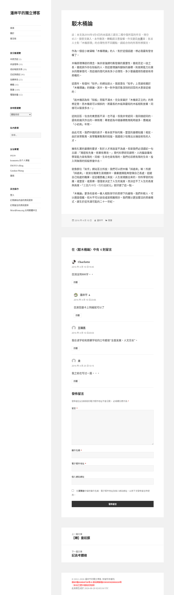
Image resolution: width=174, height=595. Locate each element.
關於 (12, 33)
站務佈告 (14, 79)
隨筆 (12, 89)
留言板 (13, 38)
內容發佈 (14, 64)
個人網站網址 (78, 476)
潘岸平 (100, 220)
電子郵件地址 (79, 463)
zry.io (13, 155)
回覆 (76, 282)
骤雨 (12, 175)
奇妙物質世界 (16, 69)
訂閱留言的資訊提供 (19, 205)
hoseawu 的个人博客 (20, 160)
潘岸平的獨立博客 (25, 12)
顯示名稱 (77, 450)
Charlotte (84, 262)
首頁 (12, 28)
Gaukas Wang (17, 170)
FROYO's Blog (16, 165)
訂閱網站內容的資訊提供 (21, 200)
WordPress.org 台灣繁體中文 (23, 210)
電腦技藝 (14, 94)
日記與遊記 (15, 74)
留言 (75, 408)
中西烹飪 (14, 59)
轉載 (12, 84)
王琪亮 (81, 328)
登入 (12, 195)
